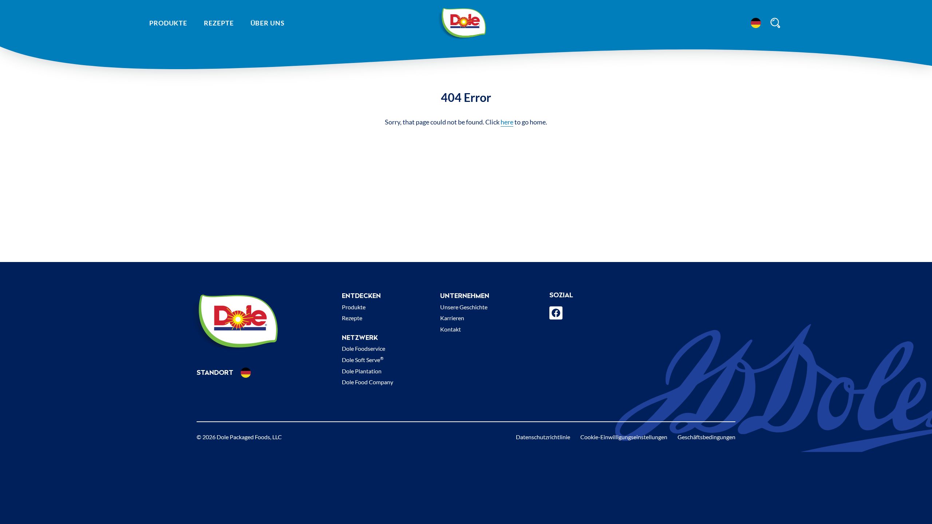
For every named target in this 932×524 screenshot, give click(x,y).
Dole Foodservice (363, 348)
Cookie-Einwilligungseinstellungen (623, 436)
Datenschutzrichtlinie (543, 436)
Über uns (267, 23)
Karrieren (452, 317)
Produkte (168, 23)
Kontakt (450, 329)
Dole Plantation (362, 371)
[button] (756, 23)
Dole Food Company (367, 381)
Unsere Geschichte (463, 306)
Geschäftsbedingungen (706, 436)
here (507, 122)
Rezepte (218, 23)
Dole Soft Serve (363, 359)
